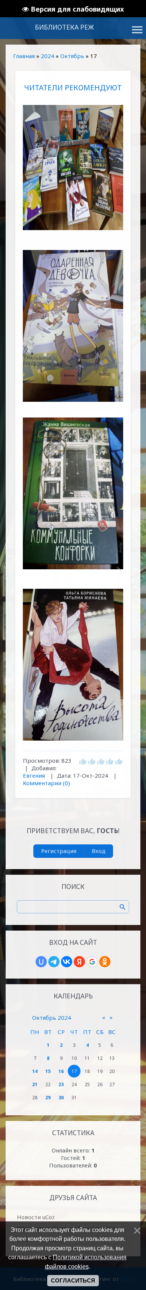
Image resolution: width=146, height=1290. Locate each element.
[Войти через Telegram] (54, 961)
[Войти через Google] (92, 961)
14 (34, 1071)
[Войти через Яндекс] (79, 961)
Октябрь (72, 56)
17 (74, 1071)
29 (48, 1097)
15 (48, 1071)
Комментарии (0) (46, 783)
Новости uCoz (36, 1217)
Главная (24, 56)
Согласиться (73, 1281)
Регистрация (58, 851)
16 (61, 1071)
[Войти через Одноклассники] (104, 961)
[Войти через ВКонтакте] (66, 961)
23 (61, 1084)
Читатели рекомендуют (73, 87)
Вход (99, 851)
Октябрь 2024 (51, 1017)
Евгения (34, 775)
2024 (47, 56)
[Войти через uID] (41, 961)
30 (61, 1097)
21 (34, 1084)
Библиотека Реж (64, 27)
